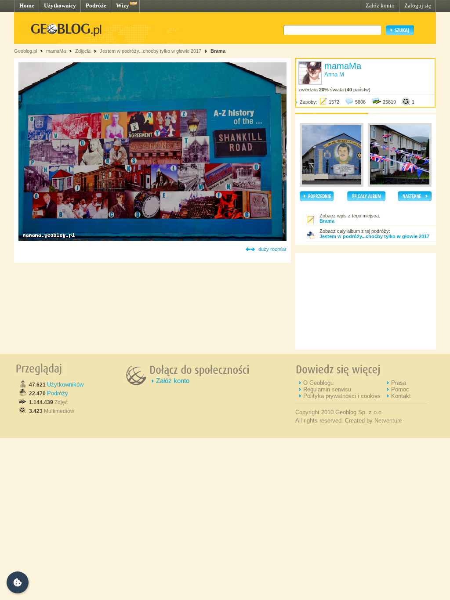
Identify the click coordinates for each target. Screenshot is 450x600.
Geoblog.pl (25, 51)
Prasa (398, 383)
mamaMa (56, 51)
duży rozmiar (272, 249)
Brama (217, 51)
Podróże (96, 5)
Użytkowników (65, 384)
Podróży (57, 393)
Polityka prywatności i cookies (342, 396)
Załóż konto (380, 5)
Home (26, 5)
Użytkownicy (60, 5)
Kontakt (401, 396)
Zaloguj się (417, 5)
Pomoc (400, 389)
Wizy (122, 5)
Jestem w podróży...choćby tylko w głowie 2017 (150, 51)
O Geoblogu (318, 383)
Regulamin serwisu (327, 389)
